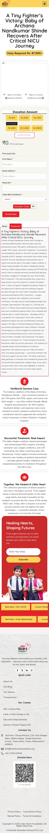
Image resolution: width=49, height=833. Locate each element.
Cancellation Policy (32, 811)
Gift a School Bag (11, 709)
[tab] (15, 607)
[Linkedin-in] (27, 670)
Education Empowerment (15, 719)
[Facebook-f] (17, 670)
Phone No (10, 182)
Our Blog (7, 686)
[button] (6, 98)
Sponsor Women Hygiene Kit (17, 724)
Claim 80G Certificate (16, 194)
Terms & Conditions (32, 816)
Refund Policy (14, 816)
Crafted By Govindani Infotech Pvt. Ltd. (24, 830)
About (4, 226)
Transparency (9, 697)
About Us (7, 681)
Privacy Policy (14, 811)
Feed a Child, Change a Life (16, 714)
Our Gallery (9, 692)
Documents (15, 226)
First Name (7, 159)
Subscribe (23, 559)
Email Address (9, 171)
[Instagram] (32, 670)
